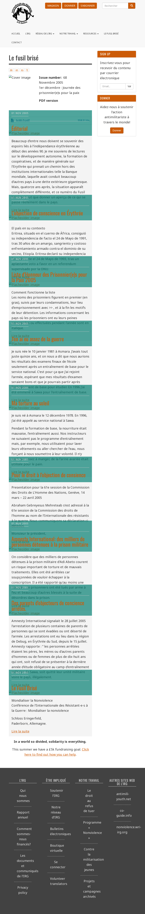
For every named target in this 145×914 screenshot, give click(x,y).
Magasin (53, 5)
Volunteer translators (57, 881)
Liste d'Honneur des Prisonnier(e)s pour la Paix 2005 (49, 277)
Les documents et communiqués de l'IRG (24, 865)
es (22, 69)
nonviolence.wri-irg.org (123, 829)
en (17, 69)
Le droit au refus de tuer (89, 800)
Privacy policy (22, 890)
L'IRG (27, 33)
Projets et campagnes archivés (90, 888)
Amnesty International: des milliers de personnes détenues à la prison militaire (49, 541)
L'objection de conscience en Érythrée (47, 213)
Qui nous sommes (23, 795)
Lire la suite (20, 731)
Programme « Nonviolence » (90, 830)
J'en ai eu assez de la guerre (37, 339)
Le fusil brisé (111, 33)
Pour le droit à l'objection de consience (48, 475)
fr (27, 69)
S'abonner (88, 5)
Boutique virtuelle (57, 848)
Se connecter (57, 864)
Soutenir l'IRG (56, 793)
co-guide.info (123, 813)
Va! (129, 86)
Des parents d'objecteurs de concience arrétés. (47, 605)
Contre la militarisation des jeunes (90, 859)
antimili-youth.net (123, 796)
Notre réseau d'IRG (56, 812)
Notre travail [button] (68, 33)
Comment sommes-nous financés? (24, 836)
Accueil (15, 33)
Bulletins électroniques (57, 831)
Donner (69, 5)
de (11, 69)
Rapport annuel (23, 815)
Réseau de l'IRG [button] (44, 33)
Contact (16, 42)
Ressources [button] (90, 33)
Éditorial (19, 128)
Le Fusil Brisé (24, 688)
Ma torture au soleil (30, 403)
